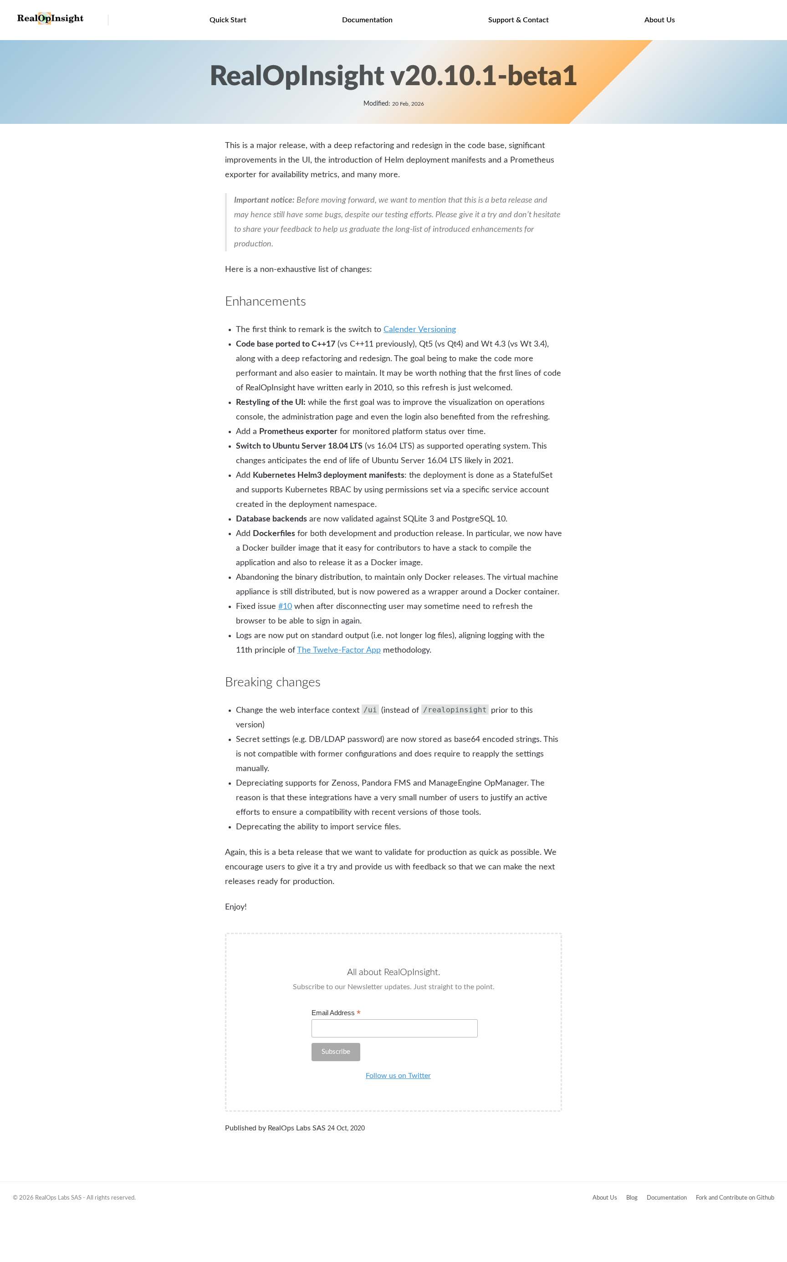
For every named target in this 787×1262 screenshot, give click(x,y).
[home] (50, 22)
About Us (659, 20)
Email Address (336, 1013)
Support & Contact (518, 20)
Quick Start (228, 20)
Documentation (367, 20)
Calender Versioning (419, 330)
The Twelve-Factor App (339, 650)
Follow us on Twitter (398, 1075)
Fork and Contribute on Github (735, 1198)
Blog (632, 1198)
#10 (285, 607)
